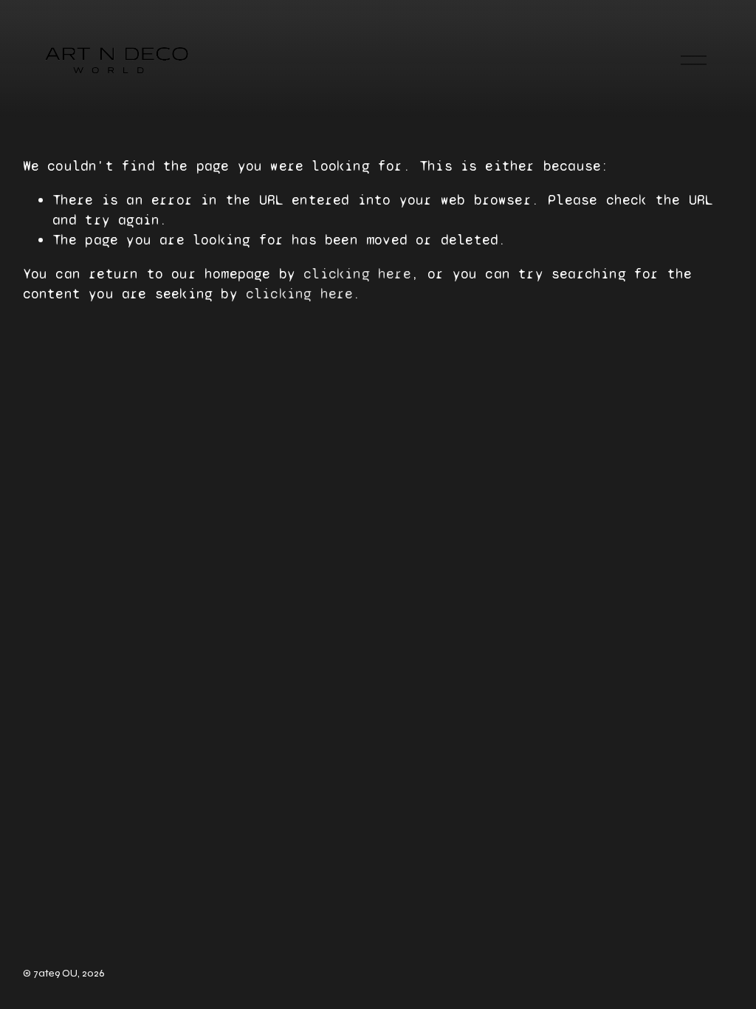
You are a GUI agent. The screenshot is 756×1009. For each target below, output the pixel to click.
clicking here (357, 273)
